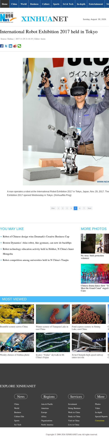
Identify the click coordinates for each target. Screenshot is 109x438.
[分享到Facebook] (2, 46)
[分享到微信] (19, 46)
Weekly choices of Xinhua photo (14, 354)
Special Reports (101, 416)
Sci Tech (17, 424)
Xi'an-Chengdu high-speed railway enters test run (87, 356)
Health (16, 428)
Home (5, 4)
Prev (53, 208)
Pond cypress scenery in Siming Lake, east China (86, 328)
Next (89, 208)
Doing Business (74, 408)
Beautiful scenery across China (14, 326)
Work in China (74, 412)
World (24, 4)
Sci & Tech (68, 4)
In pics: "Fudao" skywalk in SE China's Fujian (50, 356)
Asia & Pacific (47, 404)
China (14, 4)
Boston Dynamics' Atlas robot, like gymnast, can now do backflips (37, 242)
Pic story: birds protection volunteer (92, 256)
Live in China (73, 424)
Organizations (46, 420)
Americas (45, 408)
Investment (72, 404)
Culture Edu (19, 416)
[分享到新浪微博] (15, 46)
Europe (44, 412)
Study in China (74, 416)
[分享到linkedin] (10, 46)
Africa (43, 416)
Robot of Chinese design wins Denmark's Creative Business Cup (36, 236)
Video (97, 408)
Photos (97, 404)
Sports (56, 4)
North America (47, 424)
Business (34, 4)
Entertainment (96, 4)
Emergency (72, 428)
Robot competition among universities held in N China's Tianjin (36, 260)
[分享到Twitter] (6, 46)
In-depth (81, 4)
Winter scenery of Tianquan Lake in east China (52, 328)
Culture (46, 4)
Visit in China (73, 420)
